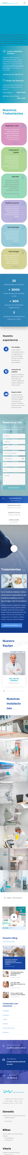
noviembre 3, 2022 (15, 988)
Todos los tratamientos (11, 194)
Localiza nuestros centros (16, 1048)
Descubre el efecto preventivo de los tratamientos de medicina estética (13, 962)
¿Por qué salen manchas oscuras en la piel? (17, 984)
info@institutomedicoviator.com (14, 1099)
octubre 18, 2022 (14, 997)
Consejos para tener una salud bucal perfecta (17, 973)
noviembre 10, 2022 (15, 977)
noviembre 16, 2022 (10, 966)
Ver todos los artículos (9, 941)
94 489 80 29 (12, 1078)
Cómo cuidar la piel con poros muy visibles (17, 993)
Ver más (14, 143)
